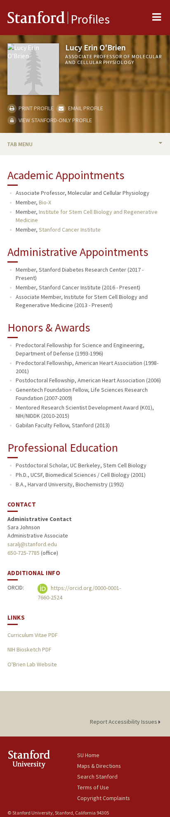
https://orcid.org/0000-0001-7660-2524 (79, 592)
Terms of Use (93, 787)
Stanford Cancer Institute (70, 229)
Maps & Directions (99, 766)
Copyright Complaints (103, 798)
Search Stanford (97, 776)
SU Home (88, 755)
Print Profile (35, 108)
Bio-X (45, 202)
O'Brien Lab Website (32, 664)
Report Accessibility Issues (124, 721)
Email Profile (85, 108)
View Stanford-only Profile (54, 120)
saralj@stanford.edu (32, 544)
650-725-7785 (23, 553)
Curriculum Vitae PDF (32, 635)
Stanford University (42, 759)
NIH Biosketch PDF (29, 649)
